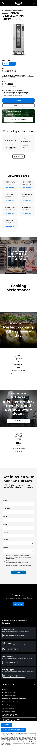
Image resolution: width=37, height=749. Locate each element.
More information (13, 740)
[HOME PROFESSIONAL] (18, 3)
